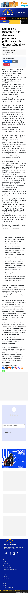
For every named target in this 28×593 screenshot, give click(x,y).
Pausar (15, 61)
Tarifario (5, 584)
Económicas (6, 565)
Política (17, 18)
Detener (7, 64)
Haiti (4, 575)
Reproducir (7, 61)
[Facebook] (3, 368)
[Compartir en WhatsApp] (10, 54)
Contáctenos (6, 586)
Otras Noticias (10, 18)
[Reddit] (9, 368)
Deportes (22, 18)
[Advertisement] (14, 386)
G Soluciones (25, 592)
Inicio (3, 18)
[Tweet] (16, 54)
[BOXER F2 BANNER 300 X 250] (14, 458)
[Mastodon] (19, 368)
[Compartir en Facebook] (13, 54)
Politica (5, 562)
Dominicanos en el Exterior (10, 569)
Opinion (5, 576)
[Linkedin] (12, 368)
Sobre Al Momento (8, 587)
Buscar (25, 22)
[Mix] (22, 368)
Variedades (6, 578)
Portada (5, 560)
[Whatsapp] (3, 371)
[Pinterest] (15, 368)
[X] (6, 368)
